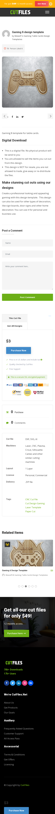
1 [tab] (19, 586)
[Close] (50, 3)
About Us (9, 702)
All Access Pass (12, 738)
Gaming (41, 503)
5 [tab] (33, 586)
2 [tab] (22, 586)
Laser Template (33, 507)
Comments (18, 422)
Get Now (42, 3)
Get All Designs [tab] (14, 326)
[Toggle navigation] (48, 12)
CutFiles (25, 785)
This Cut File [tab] (15, 318)
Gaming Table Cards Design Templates (31, 575)
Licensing (9, 764)
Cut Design (30, 503)
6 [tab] (36, 586)
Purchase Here (15, 633)
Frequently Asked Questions (19, 728)
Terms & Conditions (14, 754)
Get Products (11, 707)
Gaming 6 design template (14, 570)
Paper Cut (30, 511)
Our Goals (9, 712)
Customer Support (13, 733)
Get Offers (9, 759)
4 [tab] (29, 586)
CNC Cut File (31, 499)
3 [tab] (26, 586)
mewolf (18, 36)
